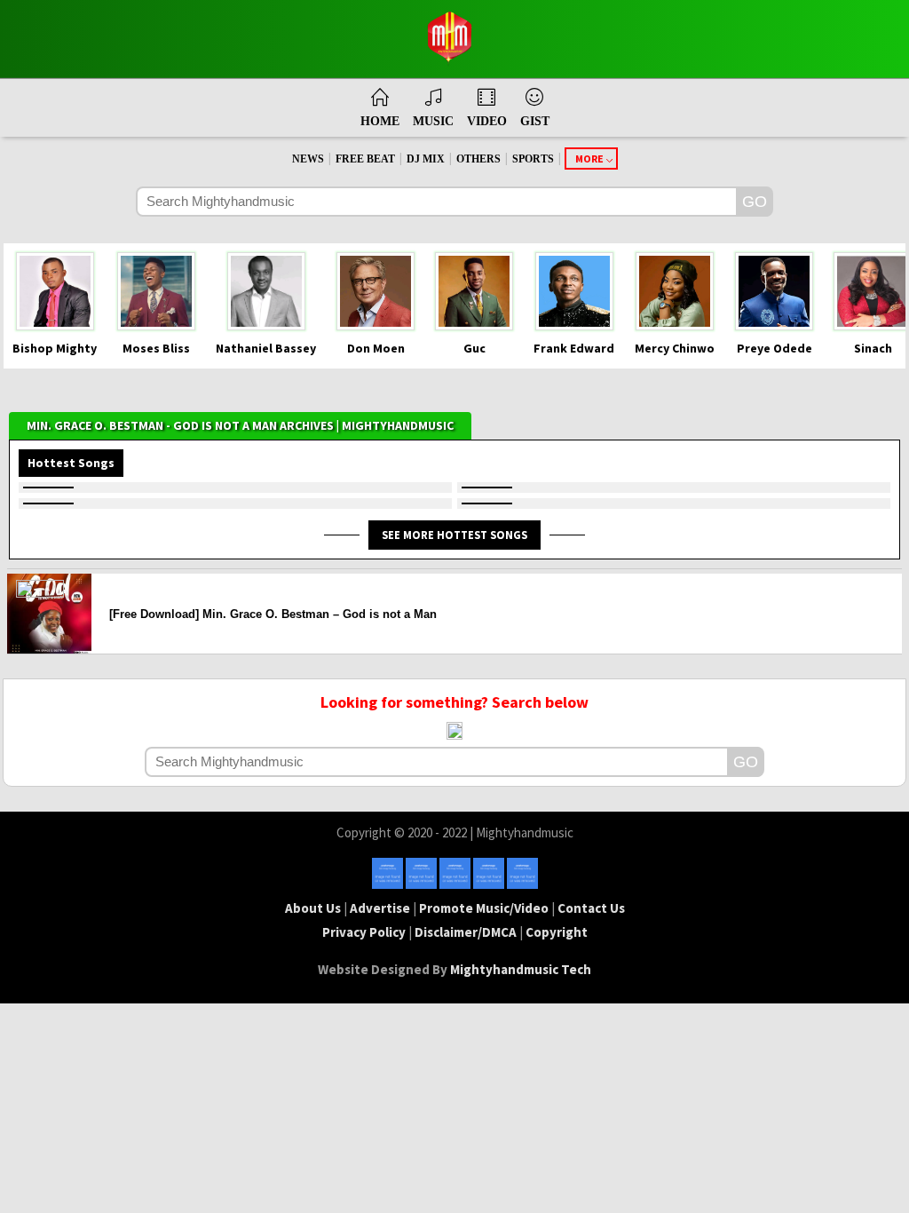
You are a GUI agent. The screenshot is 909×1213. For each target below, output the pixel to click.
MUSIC (433, 121)
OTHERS (478, 159)
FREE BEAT (365, 159)
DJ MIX (426, 159)
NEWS (308, 159)
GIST (534, 121)
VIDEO (487, 121)
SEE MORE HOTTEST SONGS (454, 534)
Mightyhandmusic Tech (520, 969)
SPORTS (533, 159)
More (589, 158)
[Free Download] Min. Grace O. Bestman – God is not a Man (273, 614)
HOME (379, 121)
